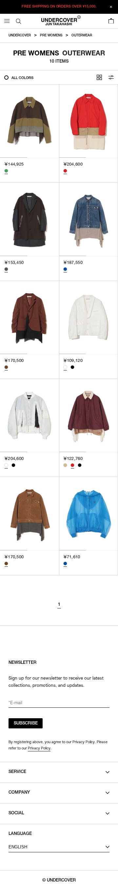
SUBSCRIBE (26, 724)
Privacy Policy (39, 748)
